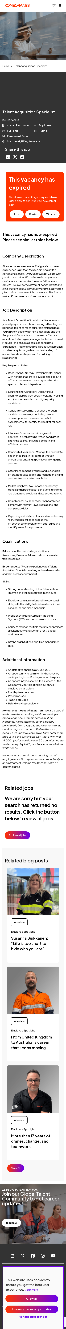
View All (15, 1168)
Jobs (17, 214)
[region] (33, 1297)
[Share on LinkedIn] (8, 157)
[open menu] (60, 5)
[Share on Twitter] (15, 157)
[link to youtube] (53, 1256)
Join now (11, 1222)
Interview (19, 922)
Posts (33, 214)
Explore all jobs (17, 835)
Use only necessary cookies (31, 1309)
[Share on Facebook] (22, 157)
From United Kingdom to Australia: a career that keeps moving (31, 1042)
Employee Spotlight (23, 931)
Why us (51, 214)
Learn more (31, 1289)
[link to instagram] (43, 1256)
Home (6, 65)
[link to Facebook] (33, 1256)
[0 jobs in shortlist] (53, 5)
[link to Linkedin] (12, 1256)
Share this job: (18, 149)
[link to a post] (33, 891)
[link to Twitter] (23, 1256)
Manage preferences (33, 1316)
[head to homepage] (17, 5)
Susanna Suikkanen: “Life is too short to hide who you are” (29, 943)
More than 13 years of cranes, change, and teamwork (30, 1141)
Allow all (31, 1298)
